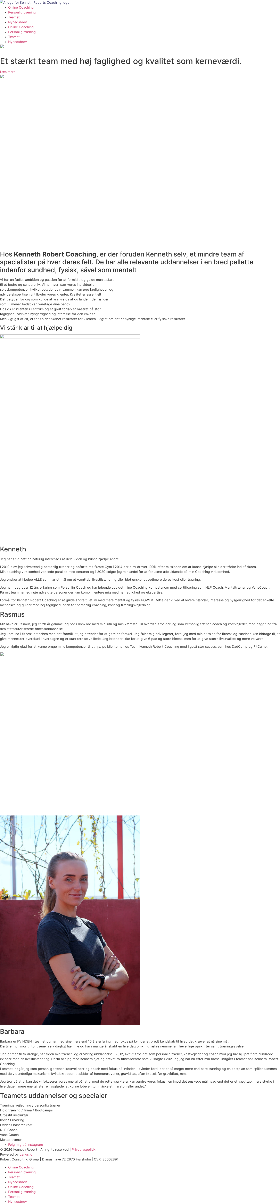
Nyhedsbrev (17, 22)
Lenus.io (26, 1154)
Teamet (14, 17)
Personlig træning (22, 12)
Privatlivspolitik (84, 1149)
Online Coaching (21, 7)
